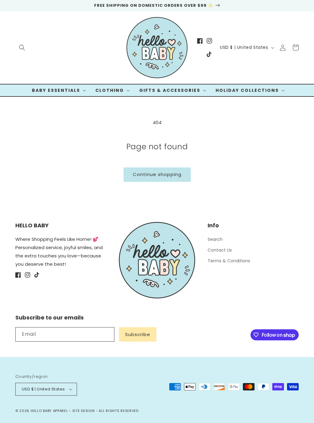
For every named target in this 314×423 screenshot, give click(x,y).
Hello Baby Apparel (49, 410)
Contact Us (220, 250)
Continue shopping (157, 174)
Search (215, 239)
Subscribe (137, 334)
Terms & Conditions (229, 261)
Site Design (83, 410)
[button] (22, 47)
